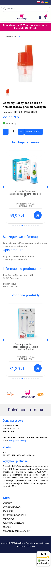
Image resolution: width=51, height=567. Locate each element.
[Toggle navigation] (4, 17)
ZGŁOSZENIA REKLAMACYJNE (16, 531)
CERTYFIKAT (8, 519)
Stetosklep (11, 37)
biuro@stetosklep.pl (18, 440)
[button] (47, 187)
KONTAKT (7, 503)
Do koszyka (31, 131)
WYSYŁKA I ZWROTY (12, 507)
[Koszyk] (45, 17)
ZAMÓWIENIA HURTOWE (14, 523)
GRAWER (7, 527)
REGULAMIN (8, 511)
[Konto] (40, 17)
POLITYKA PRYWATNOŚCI (14, 515)
